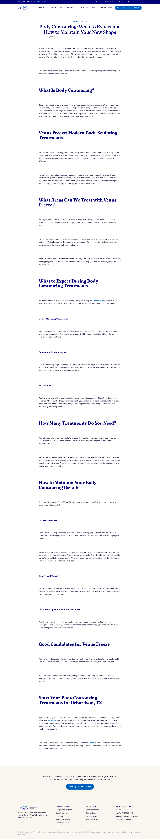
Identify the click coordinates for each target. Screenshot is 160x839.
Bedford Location (92, 813)
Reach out (93, 743)
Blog (110, 8)
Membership (42, 8)
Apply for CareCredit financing (127, 816)
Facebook (127, 819)
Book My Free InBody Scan (128, 8)
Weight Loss (56, 8)
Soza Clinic (52, 720)
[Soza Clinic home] (23, 8)
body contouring (98, 301)
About (95, 8)
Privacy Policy (22, 834)
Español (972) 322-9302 (39, 2)
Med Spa (69, 8)
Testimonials (82, 8)
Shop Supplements (63, 823)
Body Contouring (62, 813)
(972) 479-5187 (23, 2)
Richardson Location (93, 810)
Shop (103, 8)
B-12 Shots (60, 816)
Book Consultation (92, 819)
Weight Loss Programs (64, 810)
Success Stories (91, 816)
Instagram (119, 819)
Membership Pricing (63, 819)
